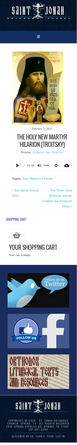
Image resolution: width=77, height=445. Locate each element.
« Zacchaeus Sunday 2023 (25, 193)
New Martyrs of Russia (37, 178)
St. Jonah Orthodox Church (38, 15)
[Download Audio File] (67, 165)
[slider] (24, 165)
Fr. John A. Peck (42, 436)
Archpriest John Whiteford (47, 152)
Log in (60, 436)
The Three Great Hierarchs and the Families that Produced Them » (57, 198)
